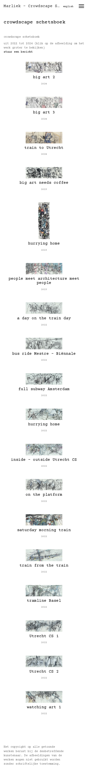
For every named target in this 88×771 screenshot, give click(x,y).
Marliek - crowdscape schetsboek (34, 6)
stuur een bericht (18, 52)
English (68, 6)
